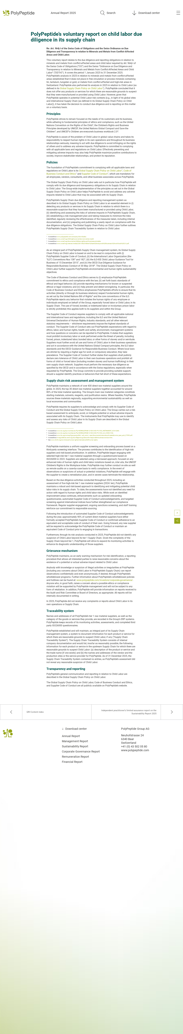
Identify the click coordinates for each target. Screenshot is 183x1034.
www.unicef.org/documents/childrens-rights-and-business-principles (79, 241)
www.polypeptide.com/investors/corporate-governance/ (104, 580)
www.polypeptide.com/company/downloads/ (71, 236)
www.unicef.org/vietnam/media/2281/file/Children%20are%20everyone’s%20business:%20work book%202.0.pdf (93, 243)
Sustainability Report (75, 746)
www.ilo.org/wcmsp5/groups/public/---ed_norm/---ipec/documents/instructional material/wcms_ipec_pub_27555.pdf (94, 435)
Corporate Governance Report (81, 751)
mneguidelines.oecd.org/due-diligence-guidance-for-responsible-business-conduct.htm (84, 437)
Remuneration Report (75, 756)
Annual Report (71, 736)
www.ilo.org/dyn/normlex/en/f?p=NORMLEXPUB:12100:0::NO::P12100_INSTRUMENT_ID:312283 (88, 430)
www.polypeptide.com (135, 750)
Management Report (75, 741)
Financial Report (72, 762)
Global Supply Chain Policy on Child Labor (81, 88)
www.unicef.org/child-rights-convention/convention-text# (75, 239)
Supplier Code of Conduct (95, 173)
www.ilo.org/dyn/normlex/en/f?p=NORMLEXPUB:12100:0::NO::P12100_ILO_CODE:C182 (85, 433)
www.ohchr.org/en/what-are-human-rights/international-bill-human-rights (74, 440)
